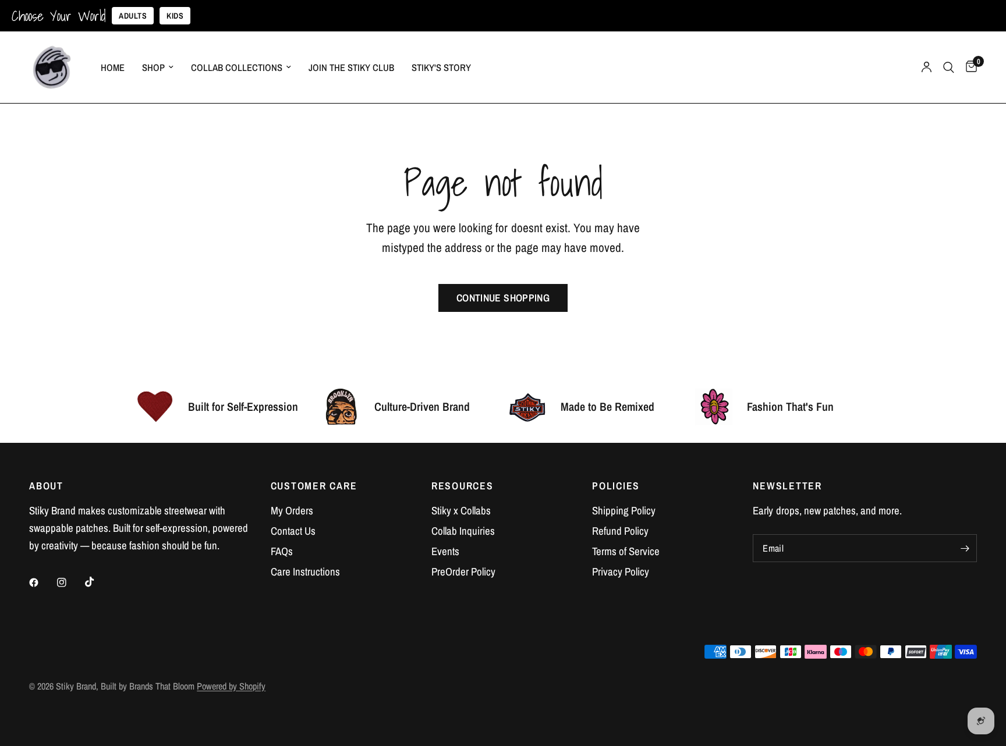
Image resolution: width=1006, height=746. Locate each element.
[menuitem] (112, 67)
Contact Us (293, 531)
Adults (133, 15)
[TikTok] (98, 582)
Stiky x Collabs (461, 510)
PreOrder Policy (463, 571)
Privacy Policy (620, 571)
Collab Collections (236, 67)
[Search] (948, 67)
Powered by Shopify (231, 686)
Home (113, 67)
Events (445, 551)
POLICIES (616, 486)
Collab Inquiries (463, 531)
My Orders (292, 510)
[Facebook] (42, 582)
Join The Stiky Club (351, 67)
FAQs (282, 551)
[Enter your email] (965, 548)
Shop (153, 67)
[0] (968, 67)
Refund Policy (620, 531)
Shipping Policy (624, 510)
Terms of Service (626, 551)
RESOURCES (462, 486)
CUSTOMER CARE (314, 486)
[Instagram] (70, 582)
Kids (175, 15)
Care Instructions (305, 571)
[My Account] (926, 67)
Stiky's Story (441, 67)
